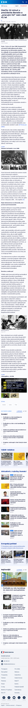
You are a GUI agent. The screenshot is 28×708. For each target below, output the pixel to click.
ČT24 (16, 404)
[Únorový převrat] (14, 322)
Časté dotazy (18, 689)
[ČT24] (4, 2)
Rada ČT (17, 681)
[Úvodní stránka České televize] (7, 652)
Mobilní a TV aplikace (6, 689)
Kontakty (17, 692)
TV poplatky (4, 675)
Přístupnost (19, 705)
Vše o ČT (3, 692)
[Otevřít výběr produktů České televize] (26, 2)
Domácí (4, 404)
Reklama (17, 672)
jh (1, 20)
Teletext (3, 678)
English (2, 705)
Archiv (10, 404)
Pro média (17, 669)
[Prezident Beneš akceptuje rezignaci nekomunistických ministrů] (14, 31)
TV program (4, 669)
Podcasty (3, 681)
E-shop (3, 686)
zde (23, 199)
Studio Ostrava (18, 678)
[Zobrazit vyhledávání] (23, 2)
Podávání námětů (19, 686)
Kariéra (16, 683)
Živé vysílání (4, 672)
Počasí (3, 683)
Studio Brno (18, 675)
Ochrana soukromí (10, 705)
